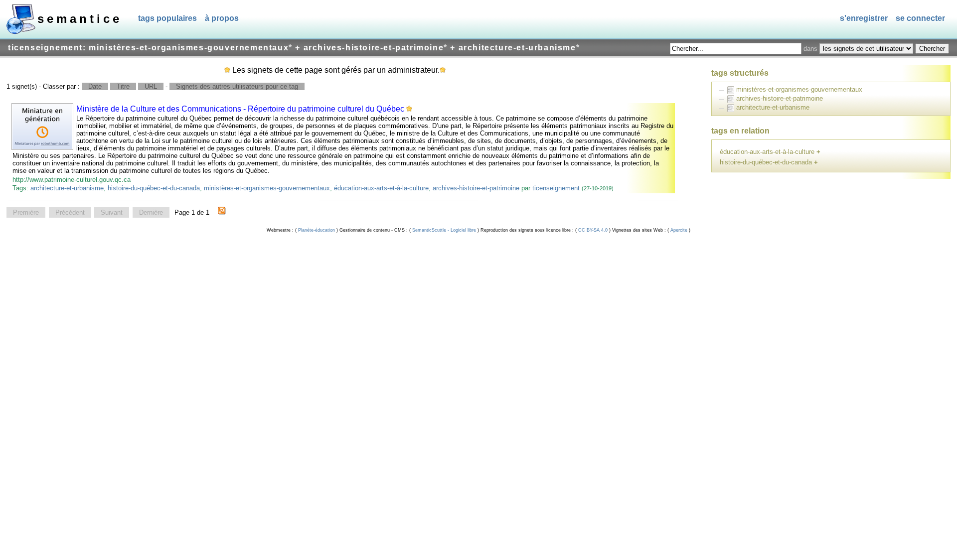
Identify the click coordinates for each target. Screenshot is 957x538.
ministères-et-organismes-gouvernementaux (267, 188)
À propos (222, 18)
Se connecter (920, 18)
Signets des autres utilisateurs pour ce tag (237, 86)
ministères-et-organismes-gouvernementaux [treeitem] (799, 89)
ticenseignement (556, 188)
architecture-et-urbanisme (67, 188)
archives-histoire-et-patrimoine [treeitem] (779, 98)
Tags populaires (167, 18)
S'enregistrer (864, 18)
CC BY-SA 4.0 (593, 230)
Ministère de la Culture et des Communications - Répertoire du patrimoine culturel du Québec (240, 109)
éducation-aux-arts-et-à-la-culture (381, 188)
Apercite (679, 230)
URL (151, 86)
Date (95, 86)
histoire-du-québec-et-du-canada (154, 188)
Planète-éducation (316, 230)
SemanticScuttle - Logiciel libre (444, 230)
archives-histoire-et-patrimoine (476, 188)
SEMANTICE (79, 18)
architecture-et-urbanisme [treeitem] (772, 107)
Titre (123, 86)
